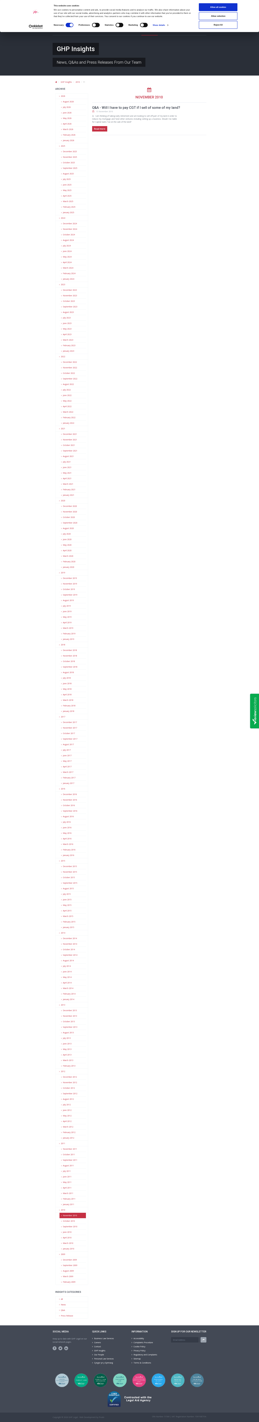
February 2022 (69, 417)
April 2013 (67, 1054)
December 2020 (70, 506)
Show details (159, 25)
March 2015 (68, 916)
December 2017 (70, 722)
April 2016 (67, 838)
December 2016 (70, 794)
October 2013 (69, 1021)
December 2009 (70, 1259)
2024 (63, 218)
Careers (97, 1342)
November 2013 (70, 1016)
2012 (63, 1071)
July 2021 (67, 461)
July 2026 (67, 107)
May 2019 (67, 617)
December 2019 (70, 578)
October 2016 (69, 805)
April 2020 (67, 550)
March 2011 (68, 1193)
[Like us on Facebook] (55, 1348)
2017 (63, 716)
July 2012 (67, 1104)
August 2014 (68, 960)
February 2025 (69, 207)
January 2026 (68, 140)
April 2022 (67, 406)
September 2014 (70, 955)
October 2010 (69, 1221)
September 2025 (70, 168)
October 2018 (69, 661)
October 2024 (69, 234)
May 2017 (67, 761)
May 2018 (67, 689)
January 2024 (68, 279)
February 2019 (69, 633)
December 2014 (70, 938)
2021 (63, 428)
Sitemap (137, 1358)
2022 (63, 356)
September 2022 (70, 378)
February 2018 (69, 705)
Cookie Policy (139, 1346)
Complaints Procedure (143, 1342)
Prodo (101, 1417)
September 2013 (70, 1027)
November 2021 (70, 439)
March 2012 (68, 1126)
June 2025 (67, 184)
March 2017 (68, 772)
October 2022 (69, 373)
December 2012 (70, 1077)
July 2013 (67, 1038)
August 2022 (68, 384)
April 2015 (67, 910)
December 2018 (70, 650)
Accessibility (139, 1338)
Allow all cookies (218, 7)
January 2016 (68, 855)
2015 (63, 860)
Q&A (63, 1310)
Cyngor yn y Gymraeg (103, 1362)
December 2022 (70, 362)
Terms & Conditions (142, 1362)
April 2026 (67, 123)
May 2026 (67, 118)
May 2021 (67, 473)
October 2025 (69, 162)
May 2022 (67, 401)
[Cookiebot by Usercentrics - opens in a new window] (36, 27)
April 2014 (67, 982)
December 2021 (70, 434)
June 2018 (67, 683)
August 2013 (68, 1032)
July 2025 (67, 179)
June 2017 (67, 755)
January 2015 (68, 927)
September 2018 (70, 667)
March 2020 (68, 556)
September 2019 (70, 594)
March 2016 (68, 844)
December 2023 (70, 290)
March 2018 (68, 700)
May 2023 (67, 328)
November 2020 (70, 511)
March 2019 (68, 628)
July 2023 (67, 317)
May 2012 (67, 1115)
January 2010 (68, 1248)
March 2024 (68, 268)
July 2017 (67, 750)
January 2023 (68, 351)
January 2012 (68, 1138)
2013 (63, 1005)
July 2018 (67, 678)
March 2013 (68, 1060)
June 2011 (67, 1176)
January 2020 (68, 567)
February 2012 (69, 1132)
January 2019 (68, 639)
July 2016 (67, 822)
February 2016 (69, 849)
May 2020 (67, 545)
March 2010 (68, 1243)
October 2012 (69, 1088)
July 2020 (67, 534)
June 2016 (67, 827)
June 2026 (67, 112)
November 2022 (70, 367)
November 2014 (70, 944)
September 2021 (70, 450)
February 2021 (69, 489)
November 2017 (70, 727)
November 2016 (70, 800)
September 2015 (70, 883)
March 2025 (68, 201)
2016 (63, 788)
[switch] (96, 25)
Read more (99, 128)
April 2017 (67, 766)
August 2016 (68, 816)
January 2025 (68, 212)
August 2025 (68, 173)
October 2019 (69, 589)
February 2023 (69, 345)
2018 (63, 644)
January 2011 (68, 1204)
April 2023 (67, 334)
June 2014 (67, 971)
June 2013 (67, 1043)
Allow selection (218, 16)
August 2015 (68, 888)
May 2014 (67, 977)
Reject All (218, 25)
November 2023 (70, 295)
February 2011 (69, 1199)
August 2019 (68, 600)
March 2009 (68, 1276)
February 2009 (69, 1282)
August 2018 (68, 672)
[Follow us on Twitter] (60, 1348)
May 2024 (67, 256)
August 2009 (68, 1271)
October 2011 (69, 1154)
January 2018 (68, 711)
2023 (63, 284)
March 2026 (68, 129)
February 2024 (69, 273)
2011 (63, 1143)
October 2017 (69, 733)
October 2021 (69, 445)
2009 (63, 1254)
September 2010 (70, 1226)
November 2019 (70, 583)
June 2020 (67, 539)
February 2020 (69, 561)
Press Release (67, 1315)
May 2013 (67, 1049)
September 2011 (70, 1160)
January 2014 (68, 999)
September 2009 (70, 1265)
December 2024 (70, 223)
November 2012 (70, 1082)
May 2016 (67, 833)
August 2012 (68, 1099)
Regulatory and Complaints (145, 1354)
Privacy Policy (139, 1350)
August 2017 (68, 744)
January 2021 (68, 495)
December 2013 (70, 1010)
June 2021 (67, 467)
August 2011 (68, 1165)
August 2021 (68, 456)
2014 (63, 933)
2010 (78, 82)
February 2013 (69, 1066)
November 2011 (70, 1149)
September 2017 (70, 739)
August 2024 (68, 240)
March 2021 (68, 484)
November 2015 (70, 872)
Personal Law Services (104, 1358)
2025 (63, 146)
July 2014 (67, 966)
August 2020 (68, 528)
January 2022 (68, 423)
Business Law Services (104, 1338)
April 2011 (67, 1187)
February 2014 (69, 993)
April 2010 (67, 1237)
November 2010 (70, 1215)
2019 (63, 572)
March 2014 (68, 988)
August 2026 (68, 101)
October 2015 (69, 877)
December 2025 (70, 151)
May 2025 (67, 190)
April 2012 (67, 1121)
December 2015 (70, 866)
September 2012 (70, 1093)
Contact (97, 1346)
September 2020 (70, 522)
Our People (99, 1354)
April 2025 (67, 195)
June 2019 (67, 611)
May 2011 (67, 1182)
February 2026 (69, 135)
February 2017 (69, 777)
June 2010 (67, 1232)
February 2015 (69, 921)
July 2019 (67, 606)
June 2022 (67, 395)
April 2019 (67, 622)
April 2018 (67, 694)
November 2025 (70, 157)
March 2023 (68, 340)
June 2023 (67, 323)
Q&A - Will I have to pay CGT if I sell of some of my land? (136, 108)
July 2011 (67, 1171)
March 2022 (68, 412)
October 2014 (69, 949)
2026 (63, 96)
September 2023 (70, 306)
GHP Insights (66, 82)
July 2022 (67, 389)
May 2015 (67, 905)
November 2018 (70, 655)
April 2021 (67, 478)
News (63, 1304)
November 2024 (70, 229)
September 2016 (70, 811)
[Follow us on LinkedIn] (66, 1348)
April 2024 (67, 262)
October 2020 (69, 517)
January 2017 (68, 783)
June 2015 (67, 899)
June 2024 (67, 251)
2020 (63, 500)
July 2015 (67, 894)
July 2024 (67, 245)
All (62, 1299)
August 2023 (68, 312)
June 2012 (67, 1110)
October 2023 (69, 301)
